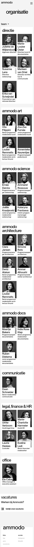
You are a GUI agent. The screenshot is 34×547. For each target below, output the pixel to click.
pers (4, 541)
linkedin (20, 541)
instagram (21, 538)
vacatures (6, 544)
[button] (31, 3)
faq (4, 538)
